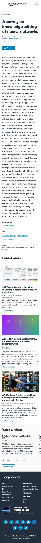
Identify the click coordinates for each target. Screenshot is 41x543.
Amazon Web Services (30, 489)
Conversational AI (8, 310)
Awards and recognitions (27, 492)
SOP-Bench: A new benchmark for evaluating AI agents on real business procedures (19, 289)
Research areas (7, 486)
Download (10, 48)
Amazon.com (8, 536)
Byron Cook (5, 347)
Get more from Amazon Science (21, 508)
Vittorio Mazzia (8, 37)
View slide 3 (8, 460)
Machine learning (9, 226)
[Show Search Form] (36, 4)
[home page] (17, 3)
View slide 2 (5, 460)
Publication (6, 15)
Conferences (6, 495)
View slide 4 (10, 460)
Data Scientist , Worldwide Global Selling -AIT (17, 437)
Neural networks (9, 239)
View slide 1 (3, 460)
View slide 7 (17, 460)
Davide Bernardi (13, 38)
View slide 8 (19, 460)
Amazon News (28, 483)
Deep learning (22, 235)
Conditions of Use (18, 536)
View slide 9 (21, 460)
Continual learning (9, 235)
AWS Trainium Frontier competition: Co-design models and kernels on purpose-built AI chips (19, 397)
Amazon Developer (29, 486)
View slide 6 (14, 460)
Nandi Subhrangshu (16, 295)
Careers (25, 499)
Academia (5, 500)
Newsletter (26, 496)
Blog (3, 489)
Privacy (25, 536)
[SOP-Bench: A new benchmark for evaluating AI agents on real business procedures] (20, 273)
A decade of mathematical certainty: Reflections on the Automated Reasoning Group (19, 341)
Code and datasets (8, 497)
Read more (28, 453)
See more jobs (8, 466)
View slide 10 (23, 460)
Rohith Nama (6, 295)
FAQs (24, 502)
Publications (6, 492)
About (4, 483)
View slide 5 (12, 460)
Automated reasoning (9, 367)
